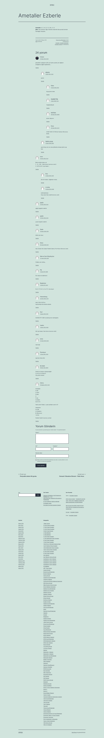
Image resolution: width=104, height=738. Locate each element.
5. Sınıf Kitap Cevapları (48, 536)
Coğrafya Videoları (47, 579)
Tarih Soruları (46, 702)
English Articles (46, 601)
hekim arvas (49, 141)
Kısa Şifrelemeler (47, 629)
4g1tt (36, 41)
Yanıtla (37, 67)
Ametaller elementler (64, 43)
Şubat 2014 (21, 529)
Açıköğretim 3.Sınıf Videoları (49, 562)
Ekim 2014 (20, 525)
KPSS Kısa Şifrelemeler (48, 639)
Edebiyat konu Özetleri (48, 590)
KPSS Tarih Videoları (48, 642)
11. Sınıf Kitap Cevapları (48, 527)
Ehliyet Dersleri (46, 598)
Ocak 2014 (20, 531)
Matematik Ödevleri (47, 657)
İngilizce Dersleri (47, 618)
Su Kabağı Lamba (47, 503)
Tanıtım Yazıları (46, 695)
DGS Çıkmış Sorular (47, 583)
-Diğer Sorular (46, 523)
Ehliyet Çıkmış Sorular (48, 596)
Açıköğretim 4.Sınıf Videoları (49, 564)
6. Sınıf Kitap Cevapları (48, 540)
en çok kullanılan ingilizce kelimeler (51, 501)
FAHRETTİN (54, 99)
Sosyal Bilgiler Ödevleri (48, 693)
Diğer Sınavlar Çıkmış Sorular (50, 585)
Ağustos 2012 (21, 560)
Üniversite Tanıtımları (48, 717)
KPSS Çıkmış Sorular (48, 633)
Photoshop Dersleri (47, 674)
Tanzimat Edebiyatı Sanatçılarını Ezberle (52, 696)
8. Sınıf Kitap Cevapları (48, 551)
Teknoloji (45, 706)
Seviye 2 (45, 691)
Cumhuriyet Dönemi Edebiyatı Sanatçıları (52, 581)
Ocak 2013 (20, 551)
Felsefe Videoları (47, 605)
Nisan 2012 (21, 568)
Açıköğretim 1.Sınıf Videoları (49, 559)
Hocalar (45, 614)
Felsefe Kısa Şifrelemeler (49, 603)
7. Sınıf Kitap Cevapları (48, 542)
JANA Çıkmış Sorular (48, 622)
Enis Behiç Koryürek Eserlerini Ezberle (52, 505)
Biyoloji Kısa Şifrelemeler (49, 572)
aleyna (48, 72)
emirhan (53, 112)
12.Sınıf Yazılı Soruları (48, 531)
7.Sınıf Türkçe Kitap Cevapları (50, 549)
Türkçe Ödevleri (47, 709)
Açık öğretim (46, 555)
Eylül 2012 (20, 559)
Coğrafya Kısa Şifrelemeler (49, 577)
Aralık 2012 (20, 553)
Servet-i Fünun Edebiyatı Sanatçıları (51, 687)
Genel (44, 609)
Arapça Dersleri (46, 570)
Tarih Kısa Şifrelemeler (48, 698)
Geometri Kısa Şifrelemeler (49, 611)
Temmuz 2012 (21, 562)
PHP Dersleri (46, 676)
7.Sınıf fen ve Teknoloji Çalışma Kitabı (51, 544)
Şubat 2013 (21, 549)
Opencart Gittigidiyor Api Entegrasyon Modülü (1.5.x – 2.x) (52, 496)
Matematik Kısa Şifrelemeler (49, 655)
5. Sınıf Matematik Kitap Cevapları (51, 538)
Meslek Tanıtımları (47, 659)
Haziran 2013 (21, 542)
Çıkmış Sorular (46, 575)
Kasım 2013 (21, 532)
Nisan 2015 (21, 523)
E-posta (55, 446)
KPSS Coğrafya (46, 635)
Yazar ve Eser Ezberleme (49, 721)
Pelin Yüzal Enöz (47, 672)
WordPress (74, 732)
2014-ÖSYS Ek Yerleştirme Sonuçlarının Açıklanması (52, 499)
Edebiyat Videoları (47, 594)
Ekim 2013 (20, 534)
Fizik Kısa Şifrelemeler (48, 607)
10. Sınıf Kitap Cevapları (48, 525)
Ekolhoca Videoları (47, 600)
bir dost (42, 366)
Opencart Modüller (47, 667)
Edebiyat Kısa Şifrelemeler (49, 588)
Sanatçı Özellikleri (47, 685)
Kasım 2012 (21, 555)
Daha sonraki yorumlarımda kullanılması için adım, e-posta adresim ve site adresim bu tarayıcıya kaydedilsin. (52, 460)
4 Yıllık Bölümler (47, 534)
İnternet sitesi (38, 453)
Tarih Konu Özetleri (47, 700)
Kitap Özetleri (46, 628)
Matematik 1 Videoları (48, 652)
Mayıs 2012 (21, 566)
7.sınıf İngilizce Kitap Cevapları (50, 545)
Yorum (37, 432)
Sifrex (52, 5)
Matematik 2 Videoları (48, 654)
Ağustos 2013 (21, 538)
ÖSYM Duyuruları (47, 668)
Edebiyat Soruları (47, 592)
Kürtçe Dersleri (46, 644)
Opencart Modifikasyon (48, 665)
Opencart (45, 663)
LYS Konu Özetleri (47, 648)
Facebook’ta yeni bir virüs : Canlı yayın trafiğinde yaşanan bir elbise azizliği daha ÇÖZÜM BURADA (75, 500)
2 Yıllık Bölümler (47, 532)
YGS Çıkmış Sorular (47, 723)
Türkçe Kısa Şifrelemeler (48, 708)
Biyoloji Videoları (47, 573)
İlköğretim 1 (46, 616)
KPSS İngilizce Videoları (48, 637)
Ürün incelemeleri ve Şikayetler (50, 719)
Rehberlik (45, 682)
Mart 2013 (20, 547)
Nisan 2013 (21, 545)
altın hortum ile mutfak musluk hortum (74, 505)
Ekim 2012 (20, 557)
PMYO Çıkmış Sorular (48, 680)
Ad (36, 446)
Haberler (45, 613)
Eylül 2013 (20, 536)
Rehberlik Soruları (47, 683)
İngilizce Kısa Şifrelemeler (49, 620)
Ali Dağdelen (46, 566)
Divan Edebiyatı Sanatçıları (49, 586)
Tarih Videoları (46, 704)
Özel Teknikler (46, 670)
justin (41, 202)
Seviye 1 (45, 689)
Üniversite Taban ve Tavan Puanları (51, 715)
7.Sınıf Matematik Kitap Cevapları (51, 547)
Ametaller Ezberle (73, 495)
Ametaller (57, 43)
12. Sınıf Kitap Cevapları (48, 529)
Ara (19, 492)
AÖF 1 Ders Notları (47, 568)
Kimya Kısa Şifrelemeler (61, 40)
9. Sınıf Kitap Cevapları (48, 553)
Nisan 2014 (21, 527)
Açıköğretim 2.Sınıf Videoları (49, 560)
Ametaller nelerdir (58, 44)
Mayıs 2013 (21, 544)
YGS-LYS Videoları (47, 724)
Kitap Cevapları (46, 626)
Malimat (45, 650)
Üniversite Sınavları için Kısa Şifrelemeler (52, 713)
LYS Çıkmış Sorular (47, 646)
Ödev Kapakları (46, 661)
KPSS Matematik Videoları (49, 641)
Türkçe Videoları (47, 711)
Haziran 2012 (21, 564)
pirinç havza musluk (70, 499)
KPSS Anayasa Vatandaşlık (49, 631)
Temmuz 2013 (21, 540)
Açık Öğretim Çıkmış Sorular (49, 557)
